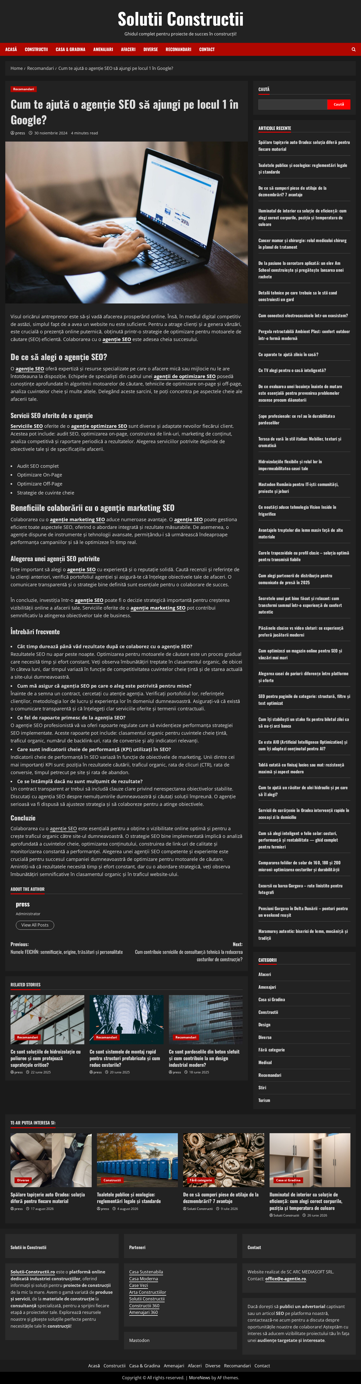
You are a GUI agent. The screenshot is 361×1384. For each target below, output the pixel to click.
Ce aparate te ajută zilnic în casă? (288, 354)
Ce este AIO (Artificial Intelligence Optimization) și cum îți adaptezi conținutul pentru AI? (302, 745)
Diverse (151, 49)
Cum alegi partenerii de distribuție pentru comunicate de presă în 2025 (295, 579)
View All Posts (35, 925)
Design (264, 1024)
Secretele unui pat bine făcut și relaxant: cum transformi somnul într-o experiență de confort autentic (300, 605)
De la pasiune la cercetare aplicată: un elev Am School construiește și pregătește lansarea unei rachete (301, 270)
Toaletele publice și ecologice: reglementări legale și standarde (129, 1197)
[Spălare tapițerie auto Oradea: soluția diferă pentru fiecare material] (51, 1160)
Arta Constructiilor (147, 1292)
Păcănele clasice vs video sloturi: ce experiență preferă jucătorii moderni (301, 631)
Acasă (11, 49)
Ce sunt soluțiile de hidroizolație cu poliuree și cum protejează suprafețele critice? (46, 1058)
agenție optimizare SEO (99, 426)
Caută (264, 89)
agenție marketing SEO (77, 519)
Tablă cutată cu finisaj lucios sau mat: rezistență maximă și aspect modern (301, 768)
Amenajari (103, 49)
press (20, 132)
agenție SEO (117, 339)
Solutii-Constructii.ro (33, 1272)
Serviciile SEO (27, 426)
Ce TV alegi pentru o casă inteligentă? (292, 370)
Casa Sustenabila (146, 1272)
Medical (265, 1062)
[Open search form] (354, 49)
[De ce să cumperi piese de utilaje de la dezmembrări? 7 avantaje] (223, 1160)
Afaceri (128, 49)
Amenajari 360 (143, 1312)
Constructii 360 (144, 1306)
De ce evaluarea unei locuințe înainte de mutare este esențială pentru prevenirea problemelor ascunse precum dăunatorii (300, 393)
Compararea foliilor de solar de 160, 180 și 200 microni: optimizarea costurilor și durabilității (299, 866)
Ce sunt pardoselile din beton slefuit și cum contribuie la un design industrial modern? (204, 1058)
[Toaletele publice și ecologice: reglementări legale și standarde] (137, 1160)
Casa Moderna (143, 1279)
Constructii (36, 49)
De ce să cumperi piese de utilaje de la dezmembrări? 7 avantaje (292, 191)
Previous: (67, 948)
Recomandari (178, 49)
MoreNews (199, 1378)
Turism (264, 1100)
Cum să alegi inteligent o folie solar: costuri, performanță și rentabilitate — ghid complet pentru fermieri (298, 840)
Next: (189, 952)
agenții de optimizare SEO (185, 376)
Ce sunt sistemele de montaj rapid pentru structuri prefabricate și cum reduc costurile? (125, 1058)
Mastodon (139, 1340)
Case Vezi (138, 1285)
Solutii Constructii (181, 18)
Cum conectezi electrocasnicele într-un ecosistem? (303, 315)
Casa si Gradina (271, 999)
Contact (207, 49)
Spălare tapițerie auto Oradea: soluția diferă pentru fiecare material (48, 1197)
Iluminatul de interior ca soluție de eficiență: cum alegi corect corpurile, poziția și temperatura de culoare (302, 217)
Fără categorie (271, 1049)
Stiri (262, 1087)
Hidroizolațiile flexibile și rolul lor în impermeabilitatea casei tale (290, 464)
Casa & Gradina (70, 49)
